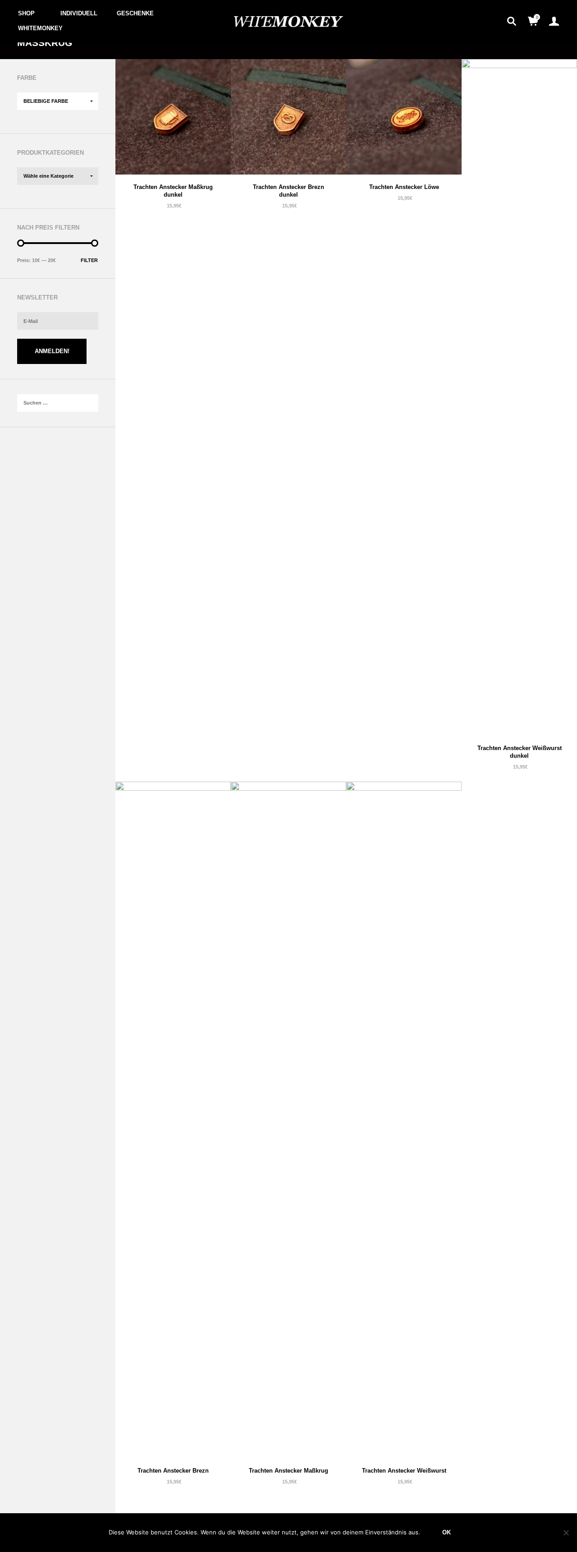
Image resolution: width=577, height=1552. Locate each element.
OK (446, 1532)
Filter (89, 260)
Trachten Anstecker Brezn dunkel (288, 191)
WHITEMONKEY (40, 28)
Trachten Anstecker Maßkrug (288, 1470)
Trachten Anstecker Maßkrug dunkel (173, 191)
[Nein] (565, 1532)
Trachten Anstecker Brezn (173, 1470)
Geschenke (135, 13)
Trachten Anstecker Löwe (404, 187)
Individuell (78, 13)
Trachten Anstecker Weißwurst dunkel (519, 752)
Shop (26, 13)
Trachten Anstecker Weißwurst (404, 1470)
